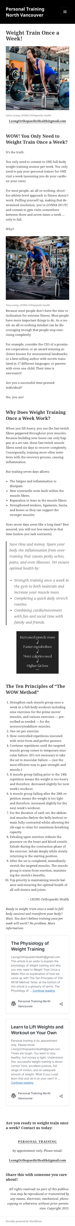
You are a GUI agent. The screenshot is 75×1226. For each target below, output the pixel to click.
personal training (37, 1142)
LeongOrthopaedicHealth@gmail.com (37, 121)
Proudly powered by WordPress (24, 1221)
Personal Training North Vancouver (25, 12)
